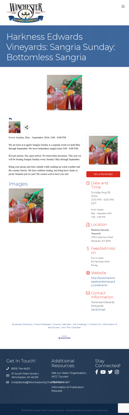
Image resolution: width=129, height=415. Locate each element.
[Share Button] (26, 127)
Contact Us (94, 324)
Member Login (60, 381)
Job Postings (80, 324)
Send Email (98, 309)
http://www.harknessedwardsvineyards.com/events (103, 282)
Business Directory (22, 324)
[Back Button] (10, 119)
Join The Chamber (71, 327)
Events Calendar (62, 324)
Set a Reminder (103, 174)
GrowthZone (101, 410)
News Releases (42, 324)
